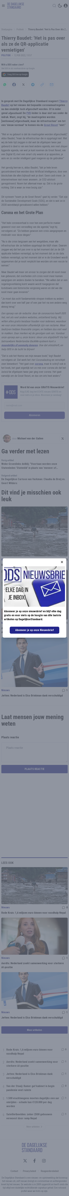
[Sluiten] (62, 562)
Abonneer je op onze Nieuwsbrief (34, 630)
